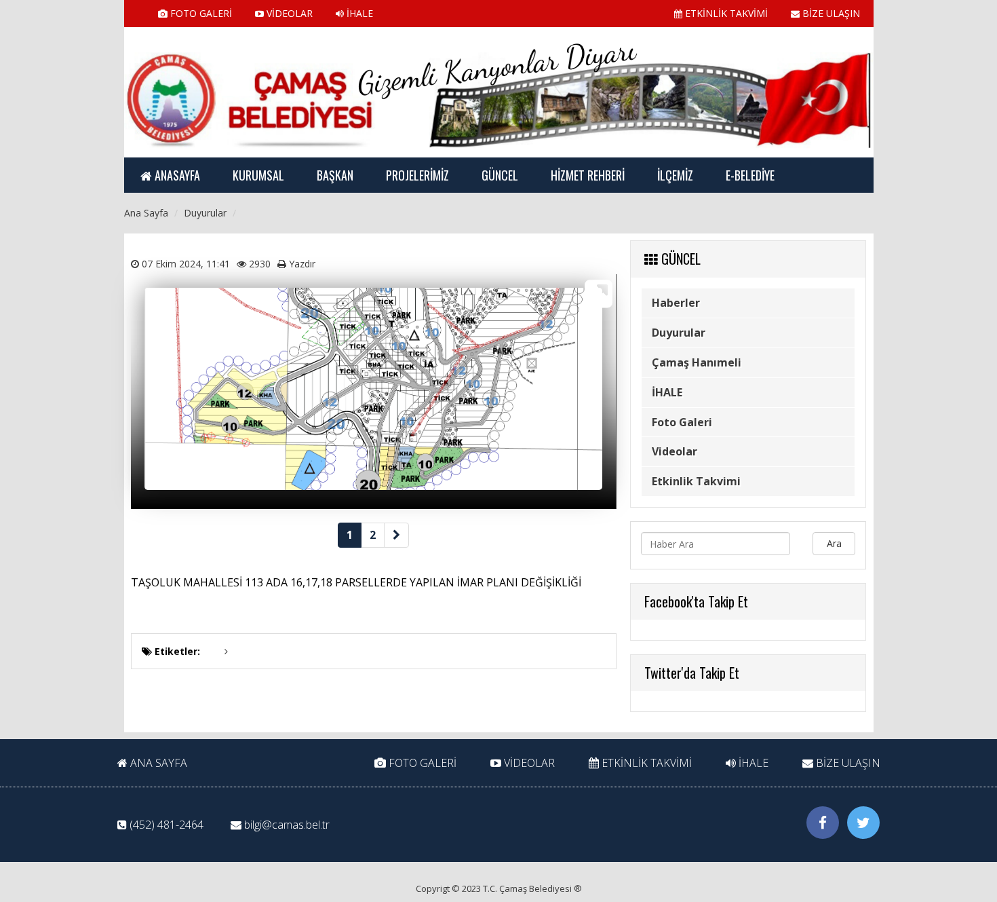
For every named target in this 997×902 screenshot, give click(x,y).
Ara (834, 543)
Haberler (676, 302)
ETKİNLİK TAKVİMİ (725, 13)
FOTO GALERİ (200, 13)
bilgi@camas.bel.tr (287, 824)
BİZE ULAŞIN (830, 13)
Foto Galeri (682, 422)
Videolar (674, 451)
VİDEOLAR (288, 13)
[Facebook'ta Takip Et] (822, 822)
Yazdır (302, 263)
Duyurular (678, 332)
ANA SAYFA (157, 762)
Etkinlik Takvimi (696, 481)
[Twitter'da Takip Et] (863, 822)
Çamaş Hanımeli (696, 362)
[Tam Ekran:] (598, 294)
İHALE (358, 13)
